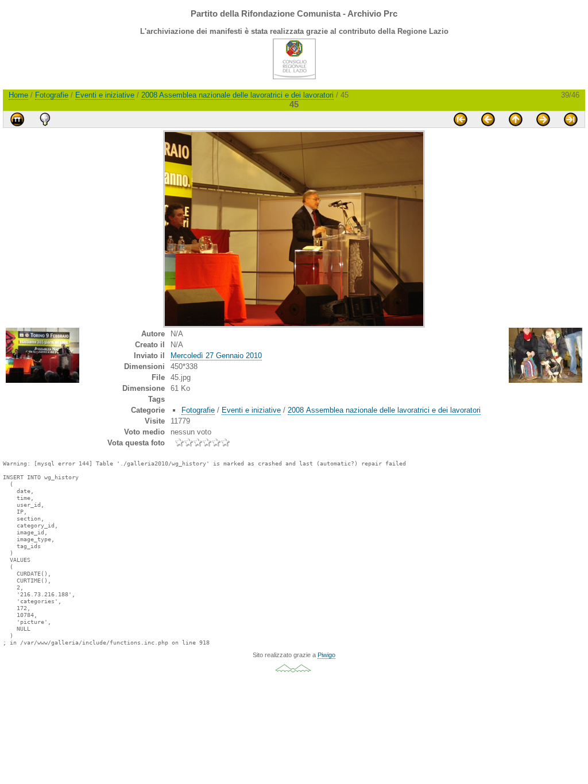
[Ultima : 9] (571, 119)
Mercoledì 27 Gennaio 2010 (216, 355)
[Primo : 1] (460, 119)
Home (18, 95)
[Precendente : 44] (488, 119)
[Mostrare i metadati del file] (45, 119)
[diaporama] (17, 119)
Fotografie (51, 95)
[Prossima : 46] (543, 119)
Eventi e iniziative (104, 95)
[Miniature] (515, 119)
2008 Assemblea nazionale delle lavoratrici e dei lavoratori (237, 95)
